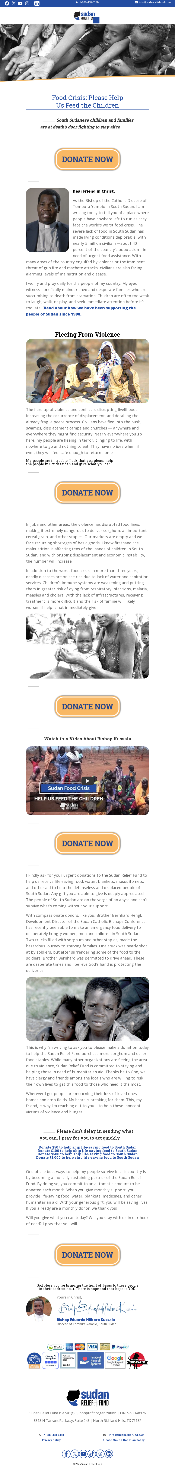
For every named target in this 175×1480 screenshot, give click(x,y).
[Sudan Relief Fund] (84, 19)
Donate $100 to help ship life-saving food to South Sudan (87, 1150)
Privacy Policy (51, 1440)
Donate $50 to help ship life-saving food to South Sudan (88, 1147)
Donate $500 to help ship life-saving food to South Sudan (88, 1154)
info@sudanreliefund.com (155, 2)
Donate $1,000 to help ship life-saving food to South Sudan (87, 1157)
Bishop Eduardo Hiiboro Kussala (86, 1319)
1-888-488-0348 (89, 2)
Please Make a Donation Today (124, 1440)
